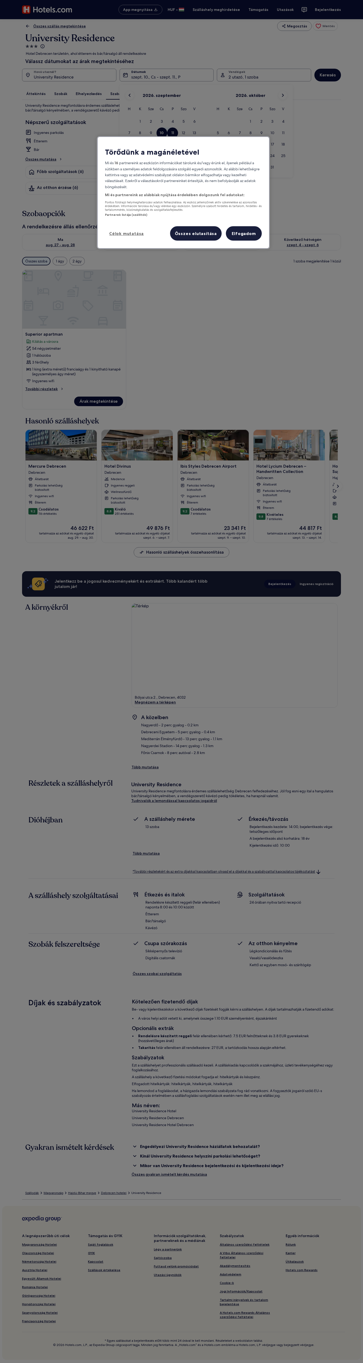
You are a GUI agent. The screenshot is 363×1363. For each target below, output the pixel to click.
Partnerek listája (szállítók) (126, 215)
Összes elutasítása (196, 233)
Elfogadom (244, 233)
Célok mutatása (126, 233)
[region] (183, 192)
